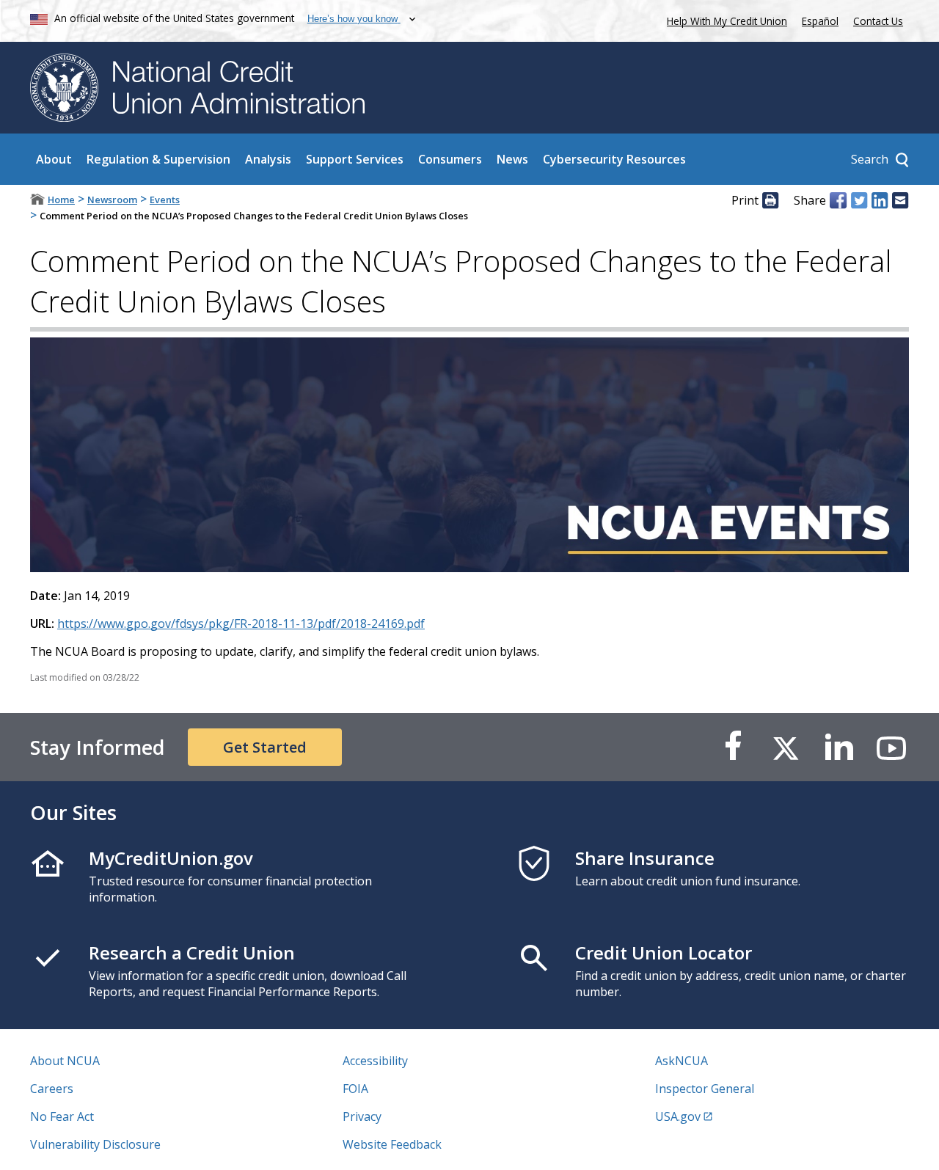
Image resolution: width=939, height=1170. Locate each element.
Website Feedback (392, 1144)
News (512, 159)
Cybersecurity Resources (614, 159)
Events (165, 199)
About (54, 159)
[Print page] (770, 200)
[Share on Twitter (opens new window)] (859, 200)
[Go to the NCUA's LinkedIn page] (838, 747)
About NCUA (65, 1061)
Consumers (450, 159)
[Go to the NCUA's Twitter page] (785, 747)
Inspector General (704, 1089)
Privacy (362, 1116)
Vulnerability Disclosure (95, 1144)
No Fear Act (62, 1116)
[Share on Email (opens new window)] (900, 200)
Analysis (268, 159)
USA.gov (678, 1116)
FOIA (355, 1089)
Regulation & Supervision (158, 159)
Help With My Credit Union (724, 19)
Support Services (354, 159)
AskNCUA (681, 1061)
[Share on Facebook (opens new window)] (838, 200)
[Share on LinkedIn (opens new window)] (879, 200)
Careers (51, 1089)
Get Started (265, 747)
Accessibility (375, 1061)
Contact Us (878, 21)
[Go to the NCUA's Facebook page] (732, 747)
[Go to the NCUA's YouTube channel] (891, 747)
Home (61, 199)
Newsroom (112, 199)
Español (820, 21)
